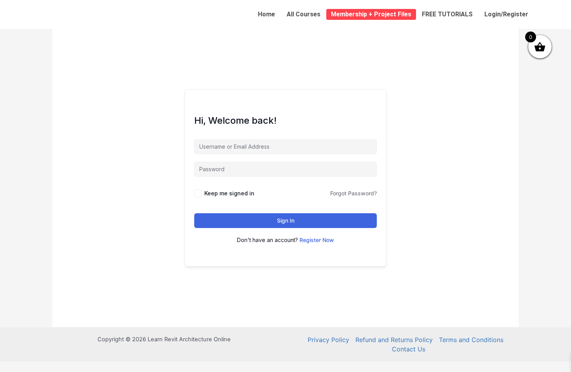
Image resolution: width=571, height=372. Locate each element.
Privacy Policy (328, 340)
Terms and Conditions (471, 340)
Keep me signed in (229, 193)
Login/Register (506, 14)
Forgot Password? (353, 193)
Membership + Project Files (371, 14)
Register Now (316, 240)
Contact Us (408, 349)
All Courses (303, 14)
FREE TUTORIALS (447, 14)
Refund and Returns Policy (394, 340)
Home (266, 14)
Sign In (285, 220)
